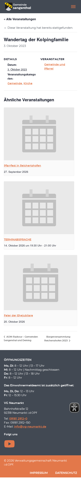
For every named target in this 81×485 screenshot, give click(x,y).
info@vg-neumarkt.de (30, 426)
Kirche (28, 83)
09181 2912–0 (18, 418)
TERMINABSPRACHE (17, 239)
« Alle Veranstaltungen (20, 19)
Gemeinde (15, 83)
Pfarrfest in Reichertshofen (22, 165)
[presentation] (39, 134)
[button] (73, 6)
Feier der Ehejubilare (18, 315)
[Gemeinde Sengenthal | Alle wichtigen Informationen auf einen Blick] (18, 6)
